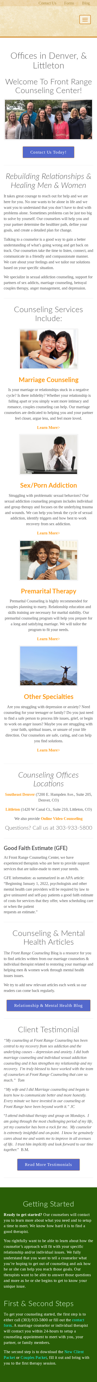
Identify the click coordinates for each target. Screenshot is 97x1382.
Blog (86, 3)
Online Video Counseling (62, 818)
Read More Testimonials (48, 1164)
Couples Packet (34, 1357)
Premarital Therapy (48, 591)
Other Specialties (48, 697)
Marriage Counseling (49, 380)
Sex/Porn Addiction (48, 485)
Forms (69, 3)
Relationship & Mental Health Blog (48, 1005)
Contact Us (47, 3)
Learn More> (48, 427)
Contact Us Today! (48, 152)
